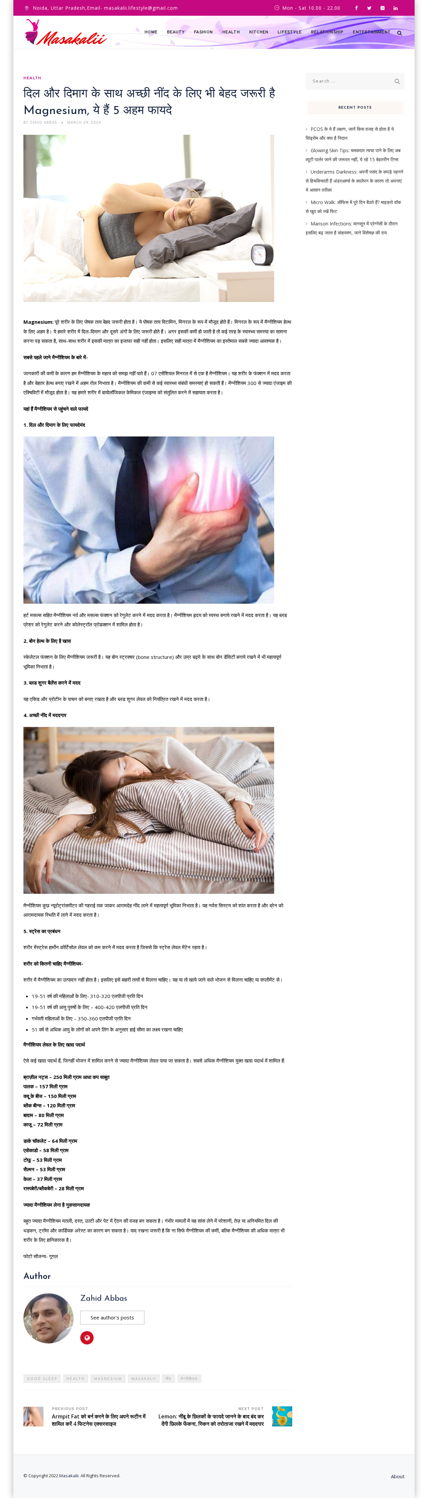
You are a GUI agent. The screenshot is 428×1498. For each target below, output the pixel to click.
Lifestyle (290, 32)
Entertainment (372, 32)
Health (231, 32)
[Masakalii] (66, 32)
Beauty (176, 32)
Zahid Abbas (103, 1299)
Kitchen (258, 32)
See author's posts (112, 1317)
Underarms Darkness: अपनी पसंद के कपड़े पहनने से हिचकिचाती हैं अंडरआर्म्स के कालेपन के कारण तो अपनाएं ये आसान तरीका (354, 181)
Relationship (327, 32)
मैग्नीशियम (189, 1379)
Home (150, 32)
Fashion (203, 32)
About (398, 1476)
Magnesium (108, 1379)
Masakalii (143, 1379)
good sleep (42, 1379)
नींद (169, 1379)
